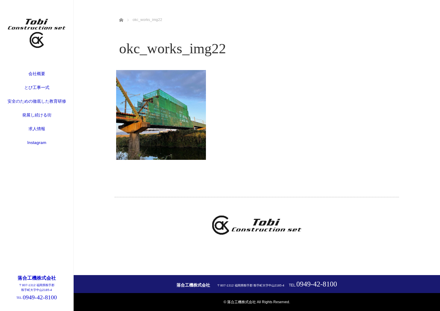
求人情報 (36, 128)
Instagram (36, 142)
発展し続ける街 (36, 115)
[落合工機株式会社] (36, 46)
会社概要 (36, 73)
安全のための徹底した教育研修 (36, 101)
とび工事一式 (36, 87)
